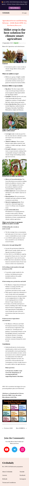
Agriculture (22, 43)
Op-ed (16, 43)
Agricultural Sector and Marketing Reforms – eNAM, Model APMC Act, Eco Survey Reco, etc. (14, 23)
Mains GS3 (5, 46)
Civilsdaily (6, 13)
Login (25, 13)
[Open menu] (23, 13)
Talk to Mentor (14, 8)
